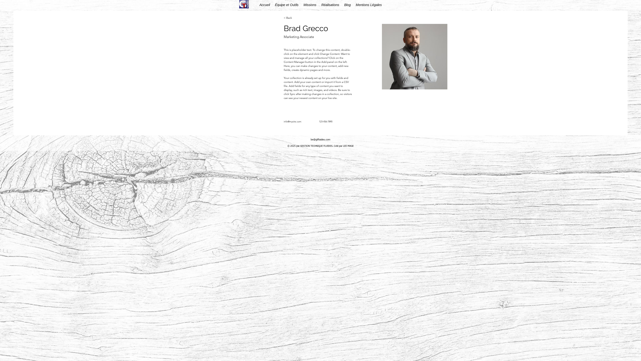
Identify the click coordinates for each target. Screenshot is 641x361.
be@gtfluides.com (320, 139)
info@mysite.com (292, 121)
